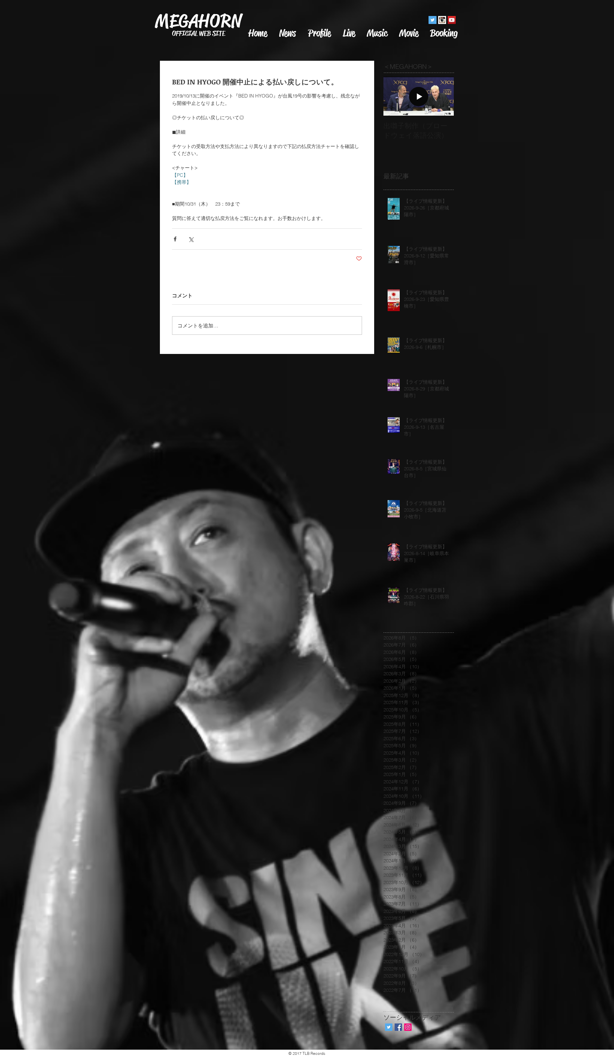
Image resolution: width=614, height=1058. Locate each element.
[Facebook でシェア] (175, 239)
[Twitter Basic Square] (388, 1027)
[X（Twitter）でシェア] (191, 239)
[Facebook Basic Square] (398, 1027)
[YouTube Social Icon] (452, 20)
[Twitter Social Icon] (433, 20)
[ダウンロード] (442, 20)
